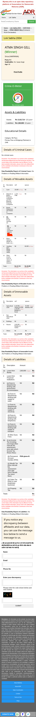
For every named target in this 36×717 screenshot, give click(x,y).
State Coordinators (18, 690)
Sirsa (5, 30)
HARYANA (26, 28)
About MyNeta (18, 683)
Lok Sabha (12, 17)
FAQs (18, 701)
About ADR (18, 686)
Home (4, 17)
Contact (18, 693)
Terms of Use (18, 697)
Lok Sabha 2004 (15, 28)
